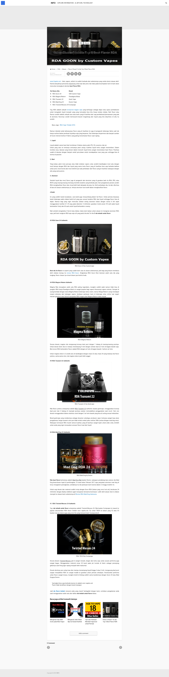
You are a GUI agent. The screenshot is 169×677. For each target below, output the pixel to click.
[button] (68, 73)
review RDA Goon (73, 273)
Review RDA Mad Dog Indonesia (86, 494)
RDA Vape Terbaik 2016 (67, 125)
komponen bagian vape (74, 110)
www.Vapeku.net (55, 81)
